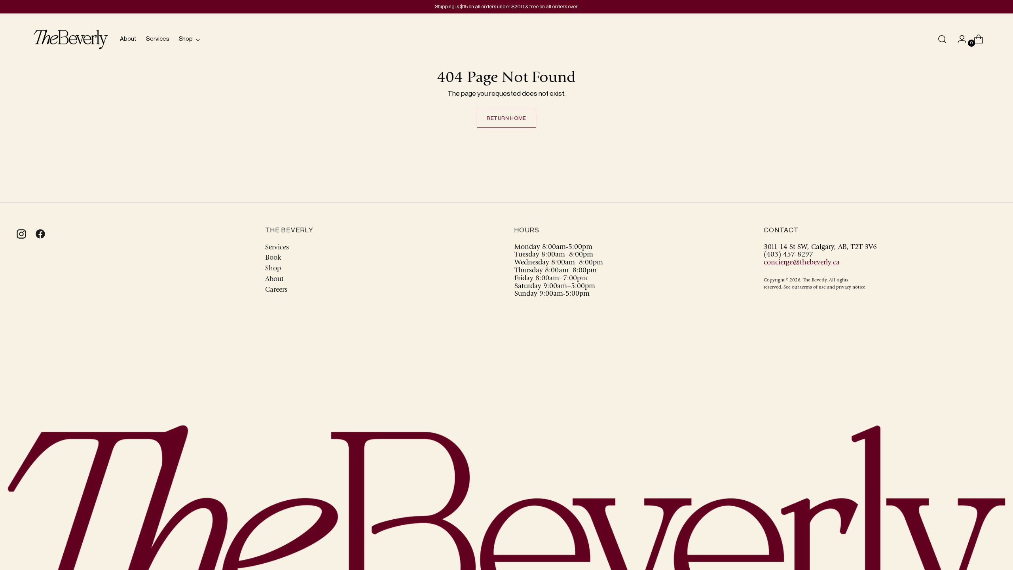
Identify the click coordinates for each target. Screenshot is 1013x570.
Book (273, 258)
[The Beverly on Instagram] (20, 234)
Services (277, 247)
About (274, 279)
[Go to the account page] (959, 39)
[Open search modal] (942, 39)
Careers (276, 290)
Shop (273, 268)
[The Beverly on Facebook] (39, 234)
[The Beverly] (70, 39)
